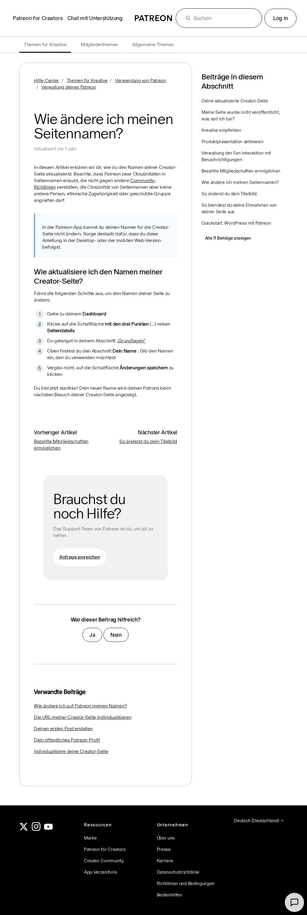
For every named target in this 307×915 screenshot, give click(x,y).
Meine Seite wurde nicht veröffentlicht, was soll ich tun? (240, 115)
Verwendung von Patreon (140, 80)
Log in (280, 18)
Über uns (166, 837)
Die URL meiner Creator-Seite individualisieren (82, 717)
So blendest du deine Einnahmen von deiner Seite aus (239, 208)
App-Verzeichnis (100, 872)
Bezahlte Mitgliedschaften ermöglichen (240, 170)
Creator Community (104, 860)
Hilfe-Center (46, 80)
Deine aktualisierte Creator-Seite (234, 100)
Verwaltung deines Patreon (68, 87)
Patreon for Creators (38, 18)
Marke (90, 837)
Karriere (165, 860)
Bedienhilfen (169, 894)
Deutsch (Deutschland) (257, 820)
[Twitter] (23, 829)
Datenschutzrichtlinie (178, 872)
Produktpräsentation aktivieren (232, 141)
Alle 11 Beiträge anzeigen (228, 238)
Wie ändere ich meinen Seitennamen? (240, 182)
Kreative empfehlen (221, 130)
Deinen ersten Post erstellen (63, 728)
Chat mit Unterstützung (95, 18)
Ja (92, 635)
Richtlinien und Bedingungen (186, 883)
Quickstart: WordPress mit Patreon (236, 223)
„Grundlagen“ (131, 341)
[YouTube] (48, 829)
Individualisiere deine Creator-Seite (71, 751)
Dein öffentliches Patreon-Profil (67, 740)
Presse (164, 849)
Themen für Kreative (87, 80)
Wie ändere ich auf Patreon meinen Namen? (80, 706)
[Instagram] (36, 829)
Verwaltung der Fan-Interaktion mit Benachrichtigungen (236, 156)
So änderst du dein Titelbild (148, 441)
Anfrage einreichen (79, 557)
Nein (116, 635)
